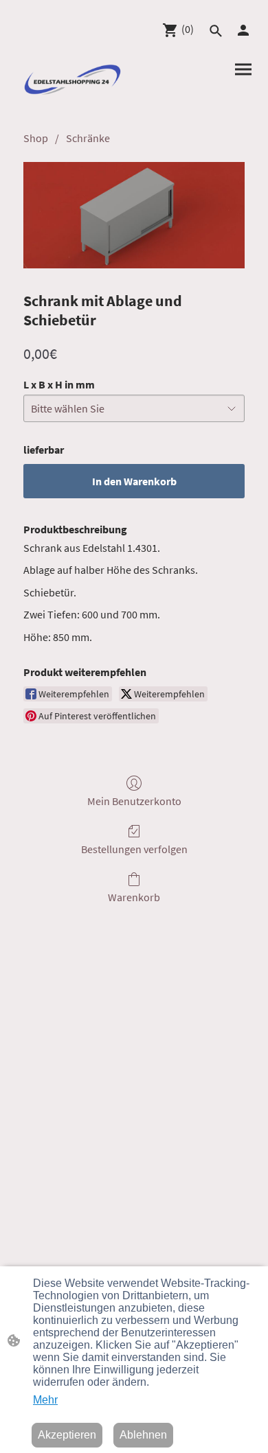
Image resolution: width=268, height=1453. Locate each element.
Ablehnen (143, 1435)
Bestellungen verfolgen (134, 849)
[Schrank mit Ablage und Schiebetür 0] (134, 215)
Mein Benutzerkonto (134, 801)
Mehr (45, 1400)
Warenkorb (134, 897)
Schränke (88, 138)
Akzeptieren (67, 1435)
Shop (35, 138)
